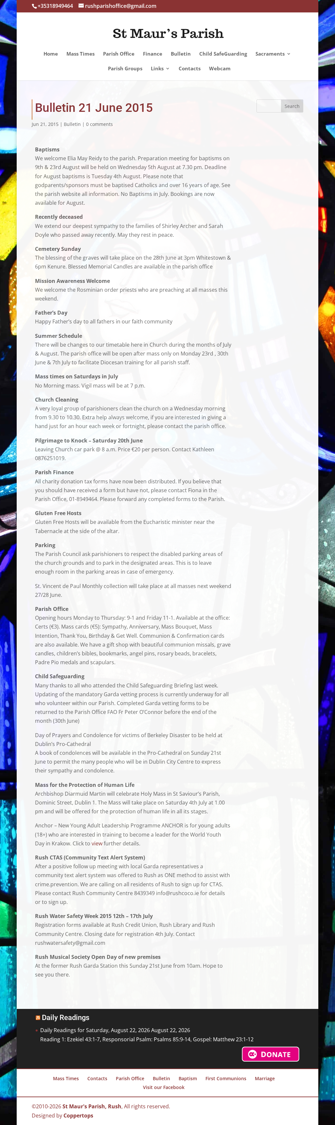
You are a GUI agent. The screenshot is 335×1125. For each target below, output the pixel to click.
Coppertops (78, 1115)
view (97, 843)
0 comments (99, 124)
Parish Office (118, 54)
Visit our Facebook (164, 1087)
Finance (152, 54)
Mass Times (80, 54)
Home (51, 54)
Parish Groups (125, 69)
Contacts (190, 69)
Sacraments (270, 54)
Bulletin (181, 54)
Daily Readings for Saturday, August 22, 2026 (95, 1030)
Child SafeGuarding (223, 54)
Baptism (188, 1078)
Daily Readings (65, 1017)
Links (157, 69)
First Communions (225, 1078)
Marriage (265, 1078)
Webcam (220, 69)
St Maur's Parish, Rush (91, 1106)
